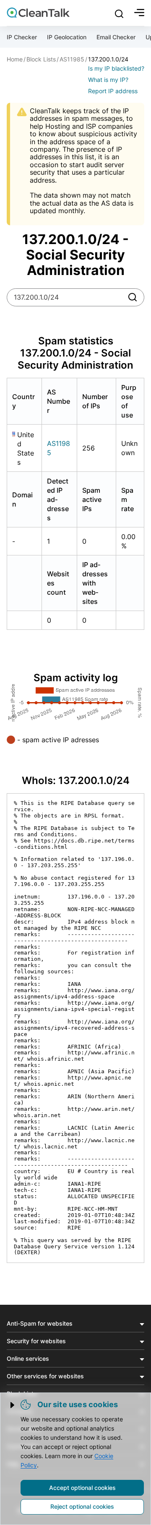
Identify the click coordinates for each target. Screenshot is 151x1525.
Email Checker (115, 37)
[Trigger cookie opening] (13, 1405)
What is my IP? (108, 79)
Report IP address (113, 90)
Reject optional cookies (82, 1506)
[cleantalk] (38, 13)
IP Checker (22, 37)
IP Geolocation (66, 37)
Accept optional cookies (82, 1487)
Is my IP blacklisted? (116, 68)
